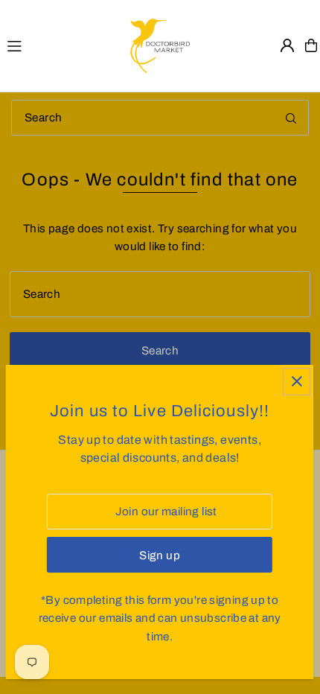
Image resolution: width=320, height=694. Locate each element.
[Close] (297, 382)
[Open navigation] (60, 45)
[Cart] (311, 45)
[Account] (287, 45)
